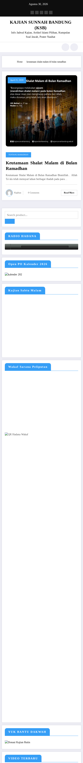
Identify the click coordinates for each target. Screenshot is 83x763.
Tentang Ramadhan (18, 155)
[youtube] (51, 12)
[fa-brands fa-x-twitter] (37, 12)
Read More (69, 193)
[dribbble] (41, 12)
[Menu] (7, 47)
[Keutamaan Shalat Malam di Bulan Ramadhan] (41, 110)
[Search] (65, 47)
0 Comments (33, 193)
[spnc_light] (74, 47)
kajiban (17, 193)
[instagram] (46, 12)
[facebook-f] (32, 12)
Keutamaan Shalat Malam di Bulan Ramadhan (41, 165)
